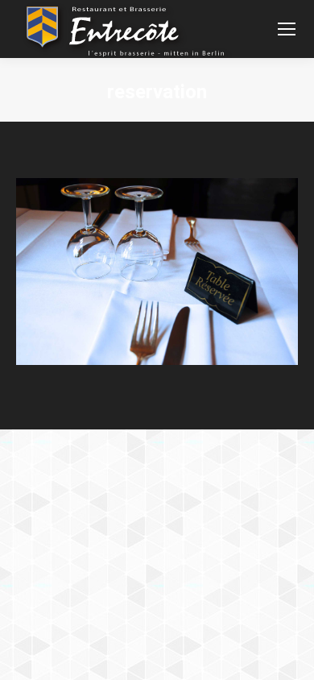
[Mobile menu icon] (286, 29)
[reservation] (157, 271)
